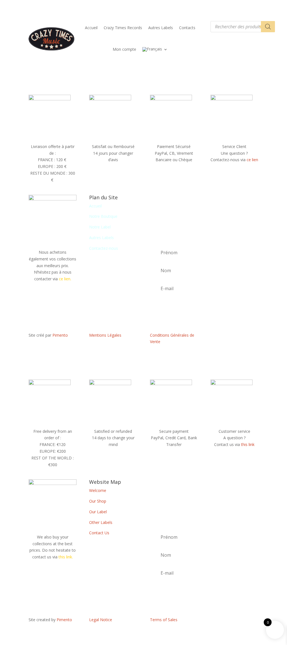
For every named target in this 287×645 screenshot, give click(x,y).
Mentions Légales (105, 335)
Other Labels (100, 522)
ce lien (252, 159)
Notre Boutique (103, 216)
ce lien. (65, 278)
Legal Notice (100, 619)
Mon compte (124, 49)
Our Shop (97, 501)
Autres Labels (160, 27)
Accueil (91, 27)
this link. (66, 557)
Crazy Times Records (123, 27)
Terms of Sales (163, 619)
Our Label (98, 511)
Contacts (187, 27)
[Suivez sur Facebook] (234, 336)
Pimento (60, 335)
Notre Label (100, 227)
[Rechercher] (268, 26)
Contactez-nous (103, 248)
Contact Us (99, 532)
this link (247, 444)
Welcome (97, 490)
